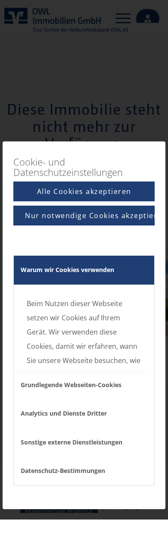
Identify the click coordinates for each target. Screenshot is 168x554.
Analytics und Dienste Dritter (64, 413)
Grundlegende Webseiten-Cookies (71, 385)
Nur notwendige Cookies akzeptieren (90, 215)
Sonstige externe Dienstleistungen (71, 442)
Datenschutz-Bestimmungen (63, 470)
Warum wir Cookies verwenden (67, 270)
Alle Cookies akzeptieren (84, 191)
